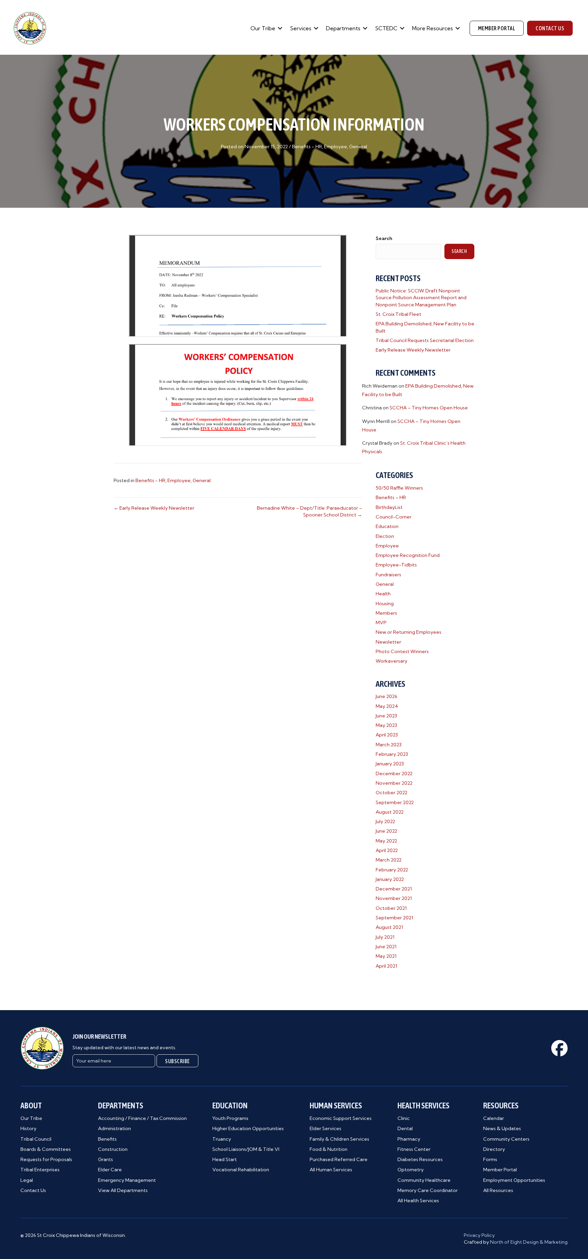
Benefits (107, 1139)
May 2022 (386, 841)
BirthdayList (389, 507)
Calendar (493, 1118)
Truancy (221, 1139)
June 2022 (386, 831)
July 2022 (385, 821)
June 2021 (386, 946)
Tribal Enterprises (40, 1170)
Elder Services (325, 1128)
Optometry (410, 1170)
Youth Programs (230, 1118)
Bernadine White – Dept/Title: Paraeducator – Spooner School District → (309, 511)
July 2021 (385, 937)
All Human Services (331, 1170)
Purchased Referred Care (339, 1159)
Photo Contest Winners (402, 651)
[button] (280, 28)
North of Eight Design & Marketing (529, 1242)
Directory (494, 1149)
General (358, 146)
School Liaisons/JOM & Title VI (245, 1149)
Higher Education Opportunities (248, 1128)
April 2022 (387, 850)
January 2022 (390, 879)
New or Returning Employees (408, 632)
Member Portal (500, 1170)
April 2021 (386, 966)
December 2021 (394, 889)
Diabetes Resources (420, 1159)
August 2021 (389, 927)
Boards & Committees (45, 1149)
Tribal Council (35, 1139)
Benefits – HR (391, 497)
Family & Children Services (339, 1139)
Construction (113, 1149)
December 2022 (394, 773)
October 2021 (391, 908)
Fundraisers (388, 575)
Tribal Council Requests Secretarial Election (425, 340)
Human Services (336, 1105)
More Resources (432, 28)
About (31, 1105)
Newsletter (388, 642)
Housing (385, 603)
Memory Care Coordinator (427, 1190)
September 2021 (394, 918)
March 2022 (389, 860)
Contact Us (33, 1190)
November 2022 (394, 783)
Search (384, 238)
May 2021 (386, 956)
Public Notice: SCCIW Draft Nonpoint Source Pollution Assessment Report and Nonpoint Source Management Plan (421, 298)
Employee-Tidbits (396, 565)
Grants (105, 1159)
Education (387, 526)
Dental (405, 1128)
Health (383, 594)
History (28, 1128)
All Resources (498, 1190)
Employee (335, 146)
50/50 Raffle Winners (399, 488)
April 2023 (387, 735)
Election (385, 536)
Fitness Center (413, 1149)
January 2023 (390, 764)
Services (300, 28)
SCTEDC (386, 28)
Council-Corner (393, 517)
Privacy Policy (479, 1235)
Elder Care (110, 1170)
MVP (381, 622)
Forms (490, 1159)
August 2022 (390, 812)
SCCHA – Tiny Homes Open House (429, 408)
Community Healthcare (424, 1180)
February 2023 (392, 754)
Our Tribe (262, 28)
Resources (501, 1105)
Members (386, 613)
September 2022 (395, 802)
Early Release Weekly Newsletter (413, 350)
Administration (114, 1128)
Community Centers (506, 1139)
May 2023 (386, 725)
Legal (26, 1180)
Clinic (403, 1118)
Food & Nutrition (328, 1149)
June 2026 (386, 696)
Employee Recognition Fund (408, 555)
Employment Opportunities (514, 1180)
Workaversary (391, 661)
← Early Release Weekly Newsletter (154, 508)
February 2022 (392, 870)
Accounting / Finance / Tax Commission (142, 1118)
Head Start (224, 1159)
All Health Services (418, 1200)
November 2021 (394, 898)
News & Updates (502, 1128)
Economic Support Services (341, 1118)
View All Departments (123, 1190)
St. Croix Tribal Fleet (398, 314)
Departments (343, 28)
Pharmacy (408, 1139)
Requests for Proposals (46, 1159)
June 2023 (386, 716)
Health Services (423, 1105)
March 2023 (389, 745)
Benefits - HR (307, 146)
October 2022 (391, 792)
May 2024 (387, 706)
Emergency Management (127, 1180)
